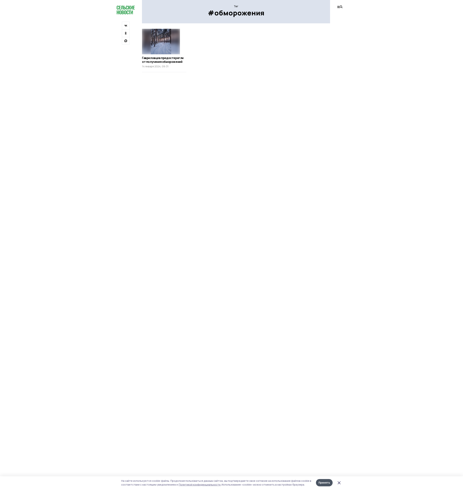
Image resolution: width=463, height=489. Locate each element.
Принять (324, 482)
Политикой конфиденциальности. (200, 484)
